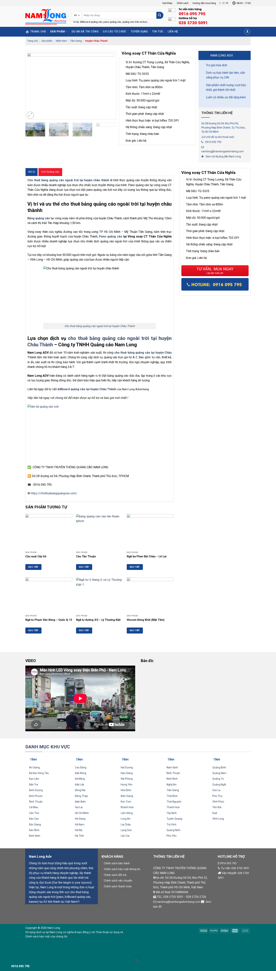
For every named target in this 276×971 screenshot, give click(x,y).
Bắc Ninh (34, 830)
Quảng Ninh (173, 830)
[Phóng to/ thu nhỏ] (14, 948)
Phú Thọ (217, 795)
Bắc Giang (35, 824)
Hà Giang (80, 818)
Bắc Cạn (34, 818)
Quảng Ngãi (219, 784)
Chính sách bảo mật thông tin (122, 869)
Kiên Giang (127, 795)
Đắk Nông (80, 773)
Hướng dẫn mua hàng (204, 3)
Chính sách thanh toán (118, 886)
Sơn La (216, 790)
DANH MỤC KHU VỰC (47, 746)
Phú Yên (171, 835)
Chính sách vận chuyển (118, 880)
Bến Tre (33, 784)
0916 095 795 (213, 142)
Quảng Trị (218, 778)
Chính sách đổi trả (115, 875)
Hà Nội (78, 830)
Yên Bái (216, 807)
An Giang (34, 767)
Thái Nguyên (174, 801)
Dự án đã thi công (85, 31)
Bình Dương (36, 790)
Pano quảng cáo (110, 236)
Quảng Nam (219, 773)
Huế (214, 813)
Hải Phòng (127, 778)
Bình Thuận (36, 801)
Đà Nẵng (80, 778)
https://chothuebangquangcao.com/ (54, 493)
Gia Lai (79, 807)
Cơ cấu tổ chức (114, 31)
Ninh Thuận (173, 773)
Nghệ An (171, 784)
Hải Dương (127, 767)
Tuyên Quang (174, 818)
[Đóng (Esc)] (3, 948)
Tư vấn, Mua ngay (214, 270)
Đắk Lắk (79, 784)
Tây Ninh (172, 813)
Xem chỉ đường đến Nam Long (223, 156)
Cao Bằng (80, 767)
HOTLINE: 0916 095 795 (216, 284)
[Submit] (159, 15)
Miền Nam (61, 40)
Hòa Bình (126, 790)
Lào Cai (125, 835)
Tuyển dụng (139, 31)
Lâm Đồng (127, 813)
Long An (125, 818)
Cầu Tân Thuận (86, 556)
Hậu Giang (127, 773)
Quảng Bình (219, 767)
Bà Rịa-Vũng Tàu (39, 773)
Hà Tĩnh (79, 835)
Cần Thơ (34, 813)
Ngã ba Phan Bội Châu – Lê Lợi (146, 556)
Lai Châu (126, 824)
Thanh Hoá (173, 807)
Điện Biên (80, 801)
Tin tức (157, 31)
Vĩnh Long (218, 818)
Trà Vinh (171, 824)
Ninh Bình (172, 778)
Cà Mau (33, 807)
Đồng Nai (80, 790)
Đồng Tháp (81, 795)
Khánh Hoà (127, 807)
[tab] (31, 172)
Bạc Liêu (34, 778)
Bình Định (34, 835)
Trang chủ (32, 40)
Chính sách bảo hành (117, 863)
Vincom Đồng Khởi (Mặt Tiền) (145, 620)
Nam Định (172, 767)
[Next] (109, 85)
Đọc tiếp (33, 567)
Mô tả (31, 171)
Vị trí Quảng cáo (50, 171)
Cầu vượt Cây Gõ (35, 556)
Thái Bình (172, 795)
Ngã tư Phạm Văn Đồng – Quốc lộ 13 (48, 620)
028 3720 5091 (240, 868)
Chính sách (183, 3)
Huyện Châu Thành (96, 40)
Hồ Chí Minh (82, 813)
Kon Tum (126, 801)
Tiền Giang (76, 40)
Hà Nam (79, 824)
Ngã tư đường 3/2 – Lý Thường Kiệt (98, 620)
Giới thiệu (167, 3)
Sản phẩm (57, 31)
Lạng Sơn (126, 830)
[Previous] (32, 85)
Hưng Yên (126, 784)
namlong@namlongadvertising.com (222, 151)
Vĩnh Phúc (218, 801)
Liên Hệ (173, 31)
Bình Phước (36, 795)
